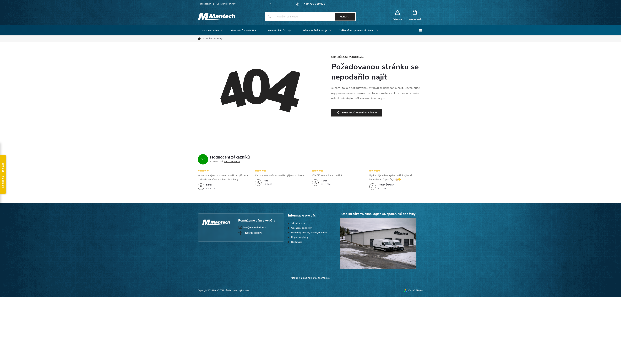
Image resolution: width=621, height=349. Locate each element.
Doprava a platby (299, 237)
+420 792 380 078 (252, 233)
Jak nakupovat (204, 3)
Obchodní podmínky (226, 3)
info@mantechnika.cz (254, 227)
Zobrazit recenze (232, 161)
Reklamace (296, 241)
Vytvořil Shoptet (415, 290)
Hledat (345, 16)
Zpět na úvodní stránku (359, 112)
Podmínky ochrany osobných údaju (309, 232)
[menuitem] (212, 31)
